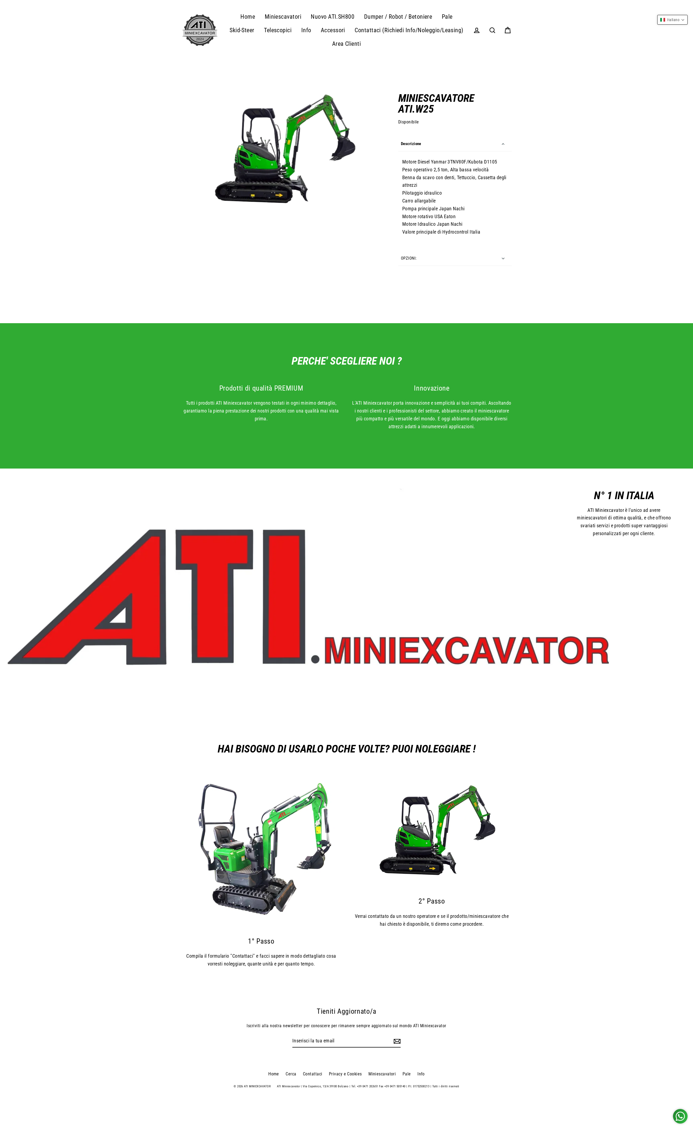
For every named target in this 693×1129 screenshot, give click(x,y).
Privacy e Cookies (345, 1073)
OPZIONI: (409, 258)
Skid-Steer (242, 30)
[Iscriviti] (396, 1041)
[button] (672, 19)
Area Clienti (346, 43)
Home (247, 16)
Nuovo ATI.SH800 (332, 16)
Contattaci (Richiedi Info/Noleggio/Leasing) (409, 30)
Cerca (291, 1073)
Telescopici (278, 30)
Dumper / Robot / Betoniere (398, 16)
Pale (447, 16)
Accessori (333, 30)
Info (306, 30)
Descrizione (411, 143)
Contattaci (312, 1073)
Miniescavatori (283, 16)
